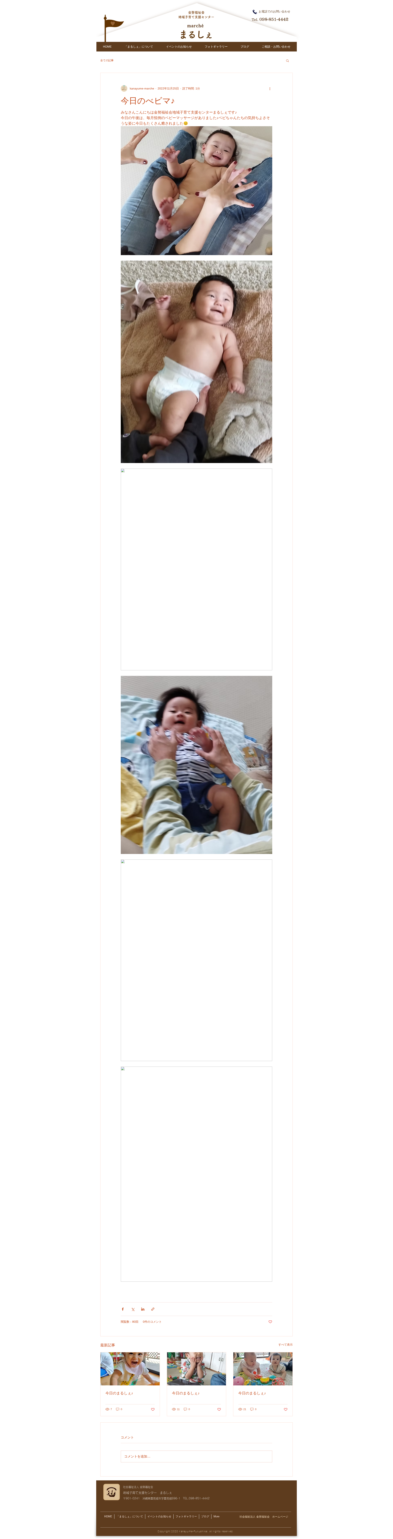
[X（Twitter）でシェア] (133, 1309)
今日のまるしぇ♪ (119, 1393)
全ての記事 (107, 60)
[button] (287, 60)
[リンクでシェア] (153, 1309)
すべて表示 (285, 1344)
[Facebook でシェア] (123, 1309)
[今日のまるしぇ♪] (130, 1368)
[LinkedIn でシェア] (143, 1309)
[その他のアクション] (269, 88)
